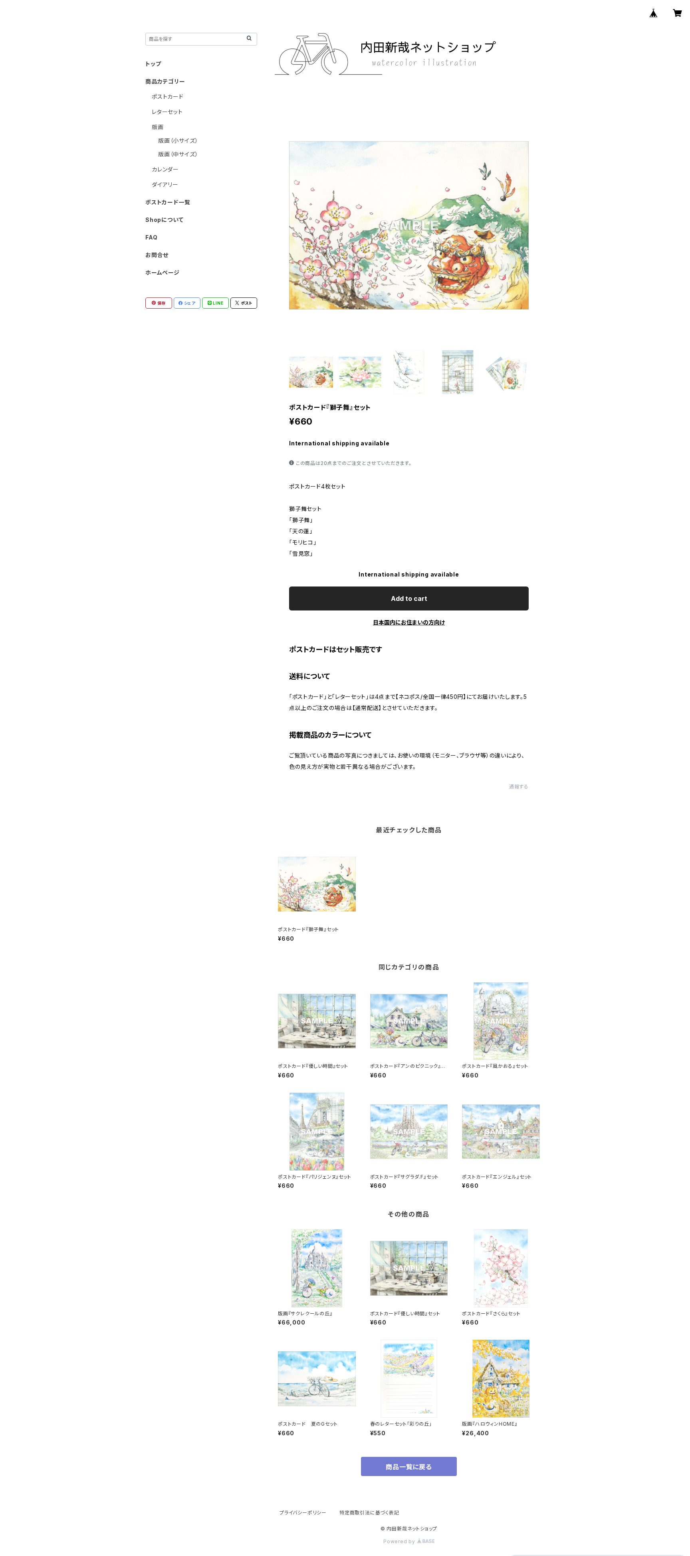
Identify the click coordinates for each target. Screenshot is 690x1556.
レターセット (167, 111)
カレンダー (165, 169)
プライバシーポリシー (303, 1513)
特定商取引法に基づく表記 (369, 1513)
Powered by (400, 1541)
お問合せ (157, 254)
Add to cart (409, 598)
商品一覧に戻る (409, 1467)
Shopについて (164, 219)
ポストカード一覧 (167, 202)
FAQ (151, 237)
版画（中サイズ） (178, 154)
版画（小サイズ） (178, 140)
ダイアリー (165, 184)
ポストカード (168, 96)
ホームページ (162, 272)
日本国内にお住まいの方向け (409, 622)
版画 (158, 127)
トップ (153, 63)
